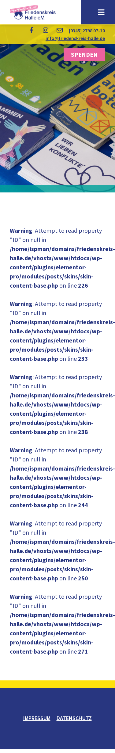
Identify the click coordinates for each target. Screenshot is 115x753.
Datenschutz (74, 718)
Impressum (36, 718)
